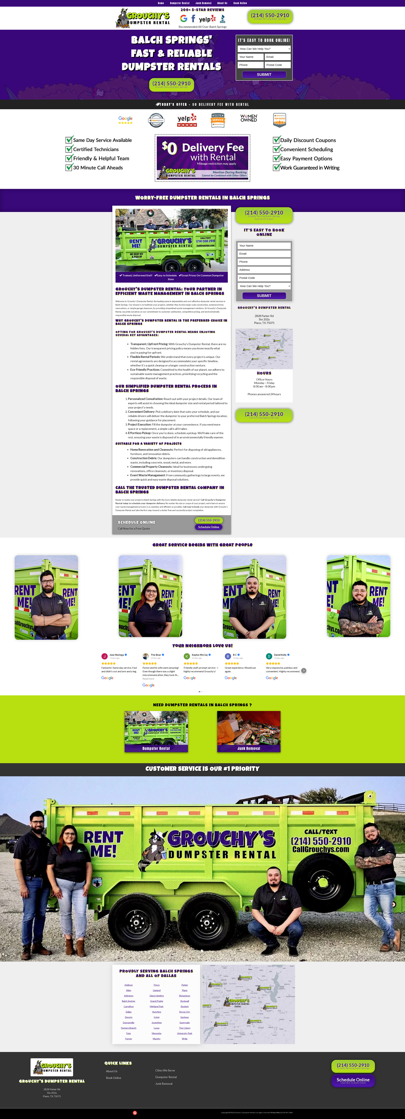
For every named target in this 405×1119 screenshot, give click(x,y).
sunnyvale (185, 1022)
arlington (128, 995)
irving (156, 1017)
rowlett (185, 1006)
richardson (184, 995)
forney (128, 1038)
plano (184, 990)
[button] (101, 670)
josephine (157, 1022)
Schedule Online (208, 527)
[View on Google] (104, 656)
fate (128, 1033)
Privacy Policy (276, 1112)
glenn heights (157, 995)
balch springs (128, 1001)
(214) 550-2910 (270, 16)
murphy (156, 1038)
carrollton (129, 1006)
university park (184, 1033)
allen (128, 990)
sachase (185, 1017)
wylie (184, 1038)
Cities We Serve (165, 1070)
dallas (129, 1011)
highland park (156, 1006)
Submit (264, 74)
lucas (156, 1028)
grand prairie (156, 1001)
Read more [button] (148, 678)
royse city (184, 1011)
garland (157, 990)
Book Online (240, 3)
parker (184, 985)
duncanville (128, 1022)
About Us (222, 3)
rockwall (184, 1001)
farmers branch (128, 1028)
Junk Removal (204, 3)
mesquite (156, 1033)
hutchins (156, 1011)
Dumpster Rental (180, 3)
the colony (184, 1028)
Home (161, 3)
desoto (128, 1017)
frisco (157, 985)
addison (129, 985)
